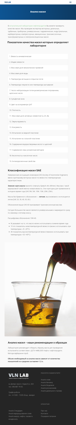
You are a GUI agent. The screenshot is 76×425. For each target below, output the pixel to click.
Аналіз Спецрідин (15, 411)
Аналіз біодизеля (47, 385)
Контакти (44, 413)
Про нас (44, 411)
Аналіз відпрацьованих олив (20, 413)
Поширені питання (48, 416)
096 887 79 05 (17, 387)
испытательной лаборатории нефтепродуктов (27, 26)
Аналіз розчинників (48, 388)
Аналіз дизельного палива (51, 391)
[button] (70, 2)
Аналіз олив (45, 380)
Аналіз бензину (47, 382)
